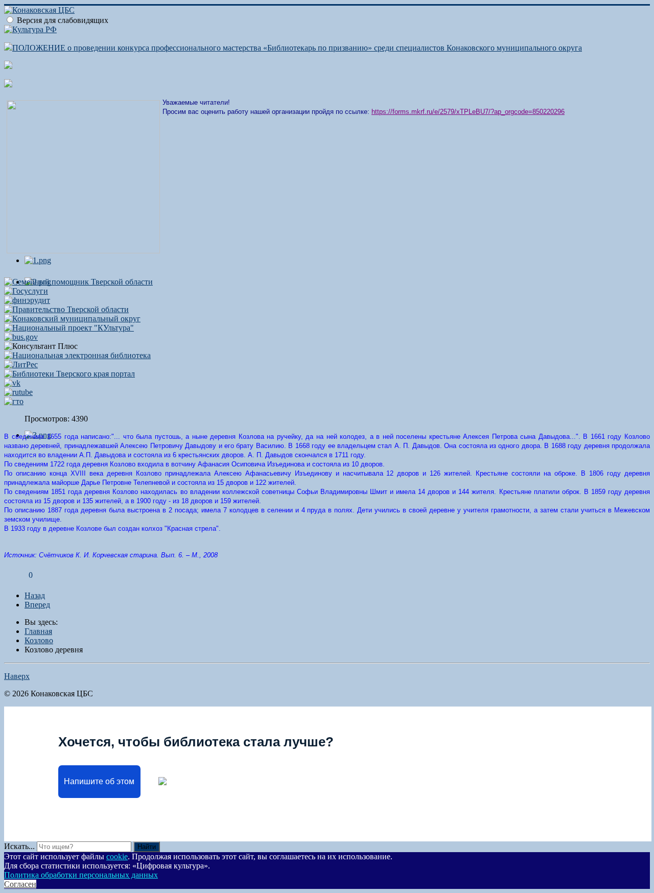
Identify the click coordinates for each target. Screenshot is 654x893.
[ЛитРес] (21, 364)
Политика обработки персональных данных (81, 875)
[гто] (14, 401)
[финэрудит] (27, 300)
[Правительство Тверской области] (66, 309)
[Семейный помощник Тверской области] (78, 281)
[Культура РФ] (30, 29)
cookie (117, 856)
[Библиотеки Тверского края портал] (69, 373)
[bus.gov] (21, 337)
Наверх (17, 676)
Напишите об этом (99, 781)
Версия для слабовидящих (62, 20)
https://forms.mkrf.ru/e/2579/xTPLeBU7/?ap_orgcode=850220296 (468, 111)
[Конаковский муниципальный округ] (72, 318)
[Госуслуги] (26, 291)
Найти (146, 847)
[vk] (12, 383)
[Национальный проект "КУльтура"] (69, 327)
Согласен (20, 884)
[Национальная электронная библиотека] (77, 355)
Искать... (19, 846)
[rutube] (18, 392)
